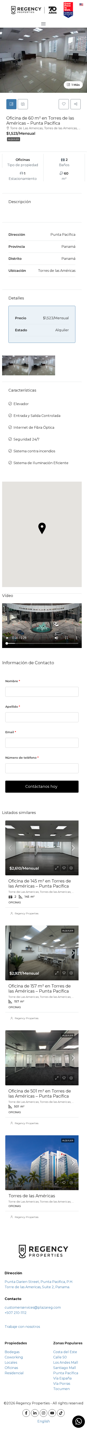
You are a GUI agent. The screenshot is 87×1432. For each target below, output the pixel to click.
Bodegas (12, 1352)
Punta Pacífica (65, 1373)
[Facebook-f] (26, 1413)
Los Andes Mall (65, 1363)
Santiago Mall (64, 1368)
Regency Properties (26, 913)
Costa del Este (65, 1352)
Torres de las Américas (31, 1195)
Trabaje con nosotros (22, 1327)
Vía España (62, 1378)
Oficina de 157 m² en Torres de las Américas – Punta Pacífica (39, 988)
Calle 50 (60, 1357)
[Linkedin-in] (35, 1413)
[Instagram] (43, 1413)
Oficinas (11, 1368)
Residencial (14, 1373)
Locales (11, 1363)
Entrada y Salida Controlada (37, 416)
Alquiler (13, 139)
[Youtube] (52, 1413)
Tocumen (61, 1389)
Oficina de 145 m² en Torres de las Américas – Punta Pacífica (39, 883)
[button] (42, 528)
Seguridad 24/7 (26, 439)
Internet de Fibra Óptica (34, 428)
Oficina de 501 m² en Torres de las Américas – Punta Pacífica (39, 1093)
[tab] (11, 104)
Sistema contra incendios (34, 451)
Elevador (21, 404)
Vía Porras (61, 1384)
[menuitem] (81, 4)
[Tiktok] (61, 1413)
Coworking (14, 1357)
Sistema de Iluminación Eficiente (41, 463)
